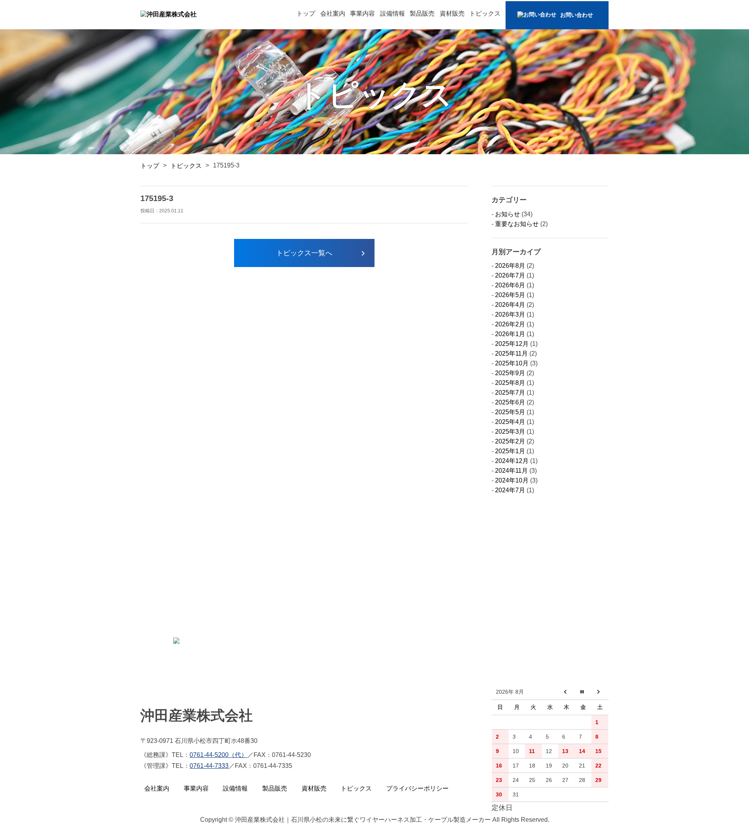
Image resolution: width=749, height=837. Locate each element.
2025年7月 (510, 392)
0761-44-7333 (209, 765)
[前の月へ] (566, 692)
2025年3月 (510, 431)
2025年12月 (512, 343)
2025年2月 (510, 441)
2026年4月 (510, 304)
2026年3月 (510, 314)
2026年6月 (510, 285)
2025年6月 (510, 402)
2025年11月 (511, 353)
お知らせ (507, 214)
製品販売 (422, 13)
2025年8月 (510, 382)
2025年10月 (512, 363)
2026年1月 (510, 334)
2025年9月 (510, 373)
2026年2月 (510, 324)
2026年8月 (510, 265)
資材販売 (452, 13)
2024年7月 (510, 490)
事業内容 (362, 13)
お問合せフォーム (214, 639)
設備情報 (392, 13)
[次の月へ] (599, 692)
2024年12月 (512, 461)
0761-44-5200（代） (218, 755)
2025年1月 (510, 451)
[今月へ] (583, 692)
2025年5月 (510, 412)
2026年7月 (510, 275)
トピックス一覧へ (304, 253)
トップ (305, 13)
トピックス (485, 13)
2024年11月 (511, 470)
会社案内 (332, 13)
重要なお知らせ (517, 224)
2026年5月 (510, 295)
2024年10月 (512, 480)
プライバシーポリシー (417, 788)
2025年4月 (510, 421)
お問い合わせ (576, 15)
